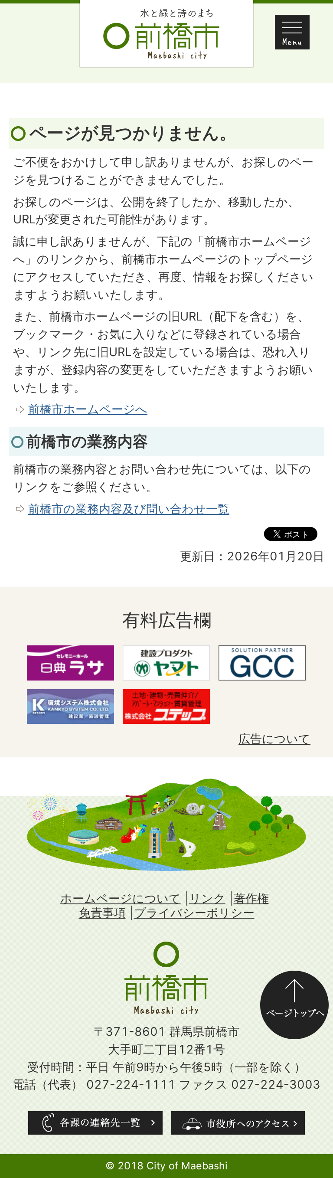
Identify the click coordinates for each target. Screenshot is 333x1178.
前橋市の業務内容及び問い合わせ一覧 (128, 509)
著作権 (251, 898)
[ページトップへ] (294, 979)
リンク (207, 898)
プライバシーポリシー (194, 913)
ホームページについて (120, 898)
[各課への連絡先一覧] (95, 1123)
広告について (274, 739)
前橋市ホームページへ (87, 409)
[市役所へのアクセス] (238, 1123)
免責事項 (102, 913)
